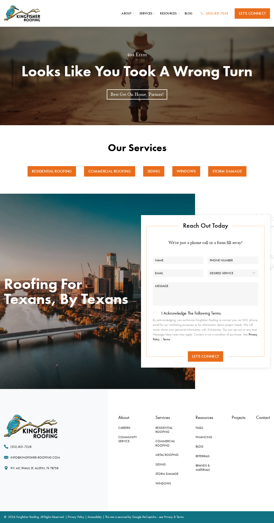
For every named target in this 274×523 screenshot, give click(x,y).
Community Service (127, 439)
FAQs (199, 428)
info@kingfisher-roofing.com (35, 457)
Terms (166, 339)
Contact (263, 417)
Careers (124, 428)
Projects (238, 417)
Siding (153, 171)
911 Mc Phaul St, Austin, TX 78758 (34, 468)
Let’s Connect (252, 13)
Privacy (168, 517)
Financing (204, 437)
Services (146, 13)
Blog (189, 13)
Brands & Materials (203, 467)
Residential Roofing (52, 171)
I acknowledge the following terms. (191, 313)
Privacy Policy (76, 517)
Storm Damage (227, 171)
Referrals (203, 456)
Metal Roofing (166, 455)
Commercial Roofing (109, 171)
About (126, 13)
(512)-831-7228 (217, 13)
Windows (186, 171)
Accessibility (94, 517)
